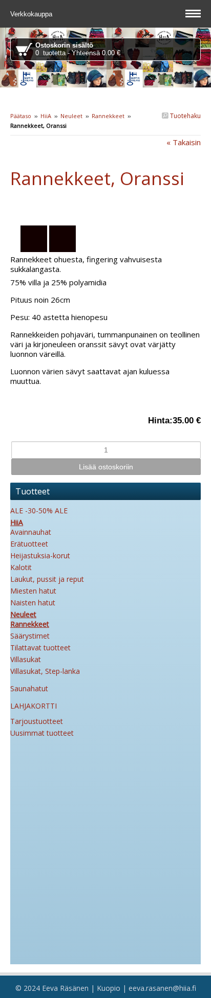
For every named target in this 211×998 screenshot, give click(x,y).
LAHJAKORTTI (33, 706)
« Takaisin (183, 142)
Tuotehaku (184, 115)
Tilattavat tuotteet (40, 647)
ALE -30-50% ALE (39, 510)
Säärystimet (30, 636)
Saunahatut (29, 688)
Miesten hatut (33, 591)
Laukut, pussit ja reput (47, 579)
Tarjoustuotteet (36, 721)
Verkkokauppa (32, 14)
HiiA (45, 116)
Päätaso (20, 116)
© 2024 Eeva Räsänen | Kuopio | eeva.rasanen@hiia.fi (105, 988)
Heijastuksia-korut (40, 555)
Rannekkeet (108, 116)
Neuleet (71, 116)
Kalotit (21, 567)
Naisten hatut (32, 602)
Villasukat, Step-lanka (45, 671)
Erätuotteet (29, 544)
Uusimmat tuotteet (42, 733)
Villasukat (25, 659)
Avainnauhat (30, 532)
